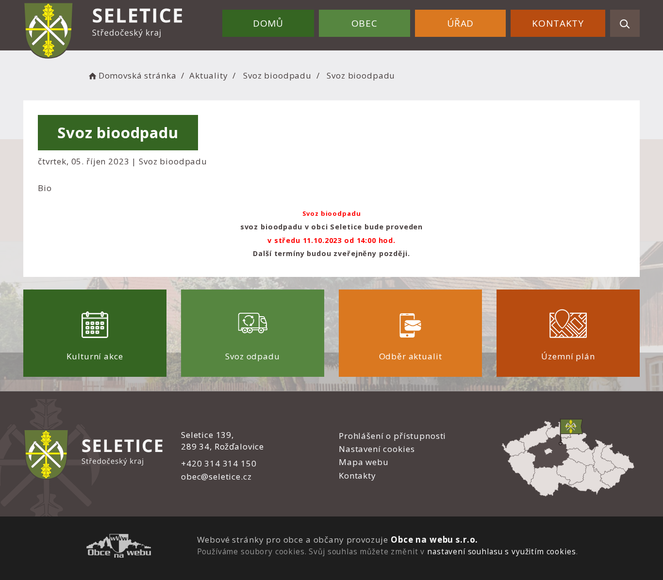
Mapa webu (364, 461)
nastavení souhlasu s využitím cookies (501, 551)
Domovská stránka (137, 75)
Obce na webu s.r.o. (434, 539)
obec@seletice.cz (216, 476)
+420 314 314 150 (219, 463)
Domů (268, 23)
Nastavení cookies (376, 448)
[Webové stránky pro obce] (118, 547)
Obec (364, 23)
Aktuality (208, 75)
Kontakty (558, 23)
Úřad (460, 23)
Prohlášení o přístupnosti (392, 435)
